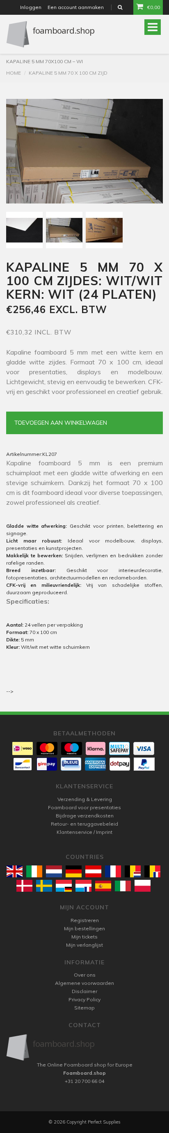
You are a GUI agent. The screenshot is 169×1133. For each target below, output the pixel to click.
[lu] (64, 886)
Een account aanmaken (76, 7)
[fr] (113, 871)
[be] (133, 871)
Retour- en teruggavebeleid (84, 824)
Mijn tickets (84, 937)
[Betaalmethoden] (22, 748)
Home (13, 73)
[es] (103, 886)
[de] (74, 871)
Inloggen (30, 7)
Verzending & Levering (84, 799)
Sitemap (84, 1008)
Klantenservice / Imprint (84, 832)
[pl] (143, 886)
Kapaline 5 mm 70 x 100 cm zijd (68, 73)
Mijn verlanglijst (84, 945)
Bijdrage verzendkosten (85, 816)
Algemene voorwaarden (84, 983)
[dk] (24, 886)
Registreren (85, 920)
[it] (123, 886)
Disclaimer (84, 991)
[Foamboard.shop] (84, 1047)
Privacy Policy (84, 999)
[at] (93, 871)
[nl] (54, 871)
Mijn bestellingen (84, 928)
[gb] (15, 871)
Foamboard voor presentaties (84, 807)
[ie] (34, 871)
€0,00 (153, 7)
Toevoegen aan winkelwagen (60, 422)
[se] (44, 886)
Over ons (85, 975)
